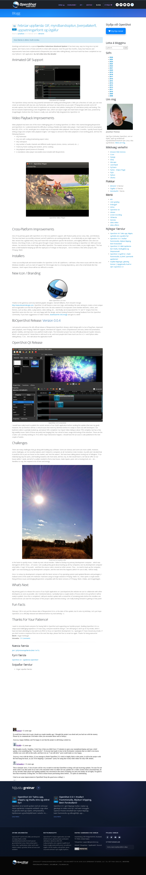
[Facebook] (117, 4)
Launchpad (114, 165)
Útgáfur (112, 188)
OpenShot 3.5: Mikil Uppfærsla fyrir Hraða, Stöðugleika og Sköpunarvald (120, 248)
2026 (111, 57)
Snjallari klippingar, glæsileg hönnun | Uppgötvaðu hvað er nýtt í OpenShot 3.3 (120, 264)
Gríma (112, 207)
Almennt (41, 34)
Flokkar (110, 181)
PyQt (112, 172)
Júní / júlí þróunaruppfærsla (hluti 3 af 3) (25, 650)
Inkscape (113, 162)
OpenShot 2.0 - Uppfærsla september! (25, 660)
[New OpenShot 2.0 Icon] (57, 289)
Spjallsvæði (92, 845)
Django (112, 157)
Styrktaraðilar (113, 842)
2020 (111, 70)
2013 (111, 85)
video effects (114, 225)
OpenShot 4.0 (115, 210)
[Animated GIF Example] (57, 82)
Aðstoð (89, 5)
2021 (111, 68)
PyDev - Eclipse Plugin (117, 170)
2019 (111, 72)
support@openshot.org (90, 842)
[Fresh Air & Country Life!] (57, 512)
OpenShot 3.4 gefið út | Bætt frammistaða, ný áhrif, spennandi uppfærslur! (121, 256)
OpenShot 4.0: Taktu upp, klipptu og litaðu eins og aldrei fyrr (33, 799)
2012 (111, 87)
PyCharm (113, 167)
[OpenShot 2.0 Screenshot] (57, 385)
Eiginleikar (71, 5)
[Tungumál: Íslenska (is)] (132, 4)
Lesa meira (15, 817)
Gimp (112, 160)
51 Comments (25, 638)
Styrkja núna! (117, 31)
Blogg (98, 5)
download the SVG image (58, 315)
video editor (114, 222)
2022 (111, 66)
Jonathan (21, 34)
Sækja (60, 5)
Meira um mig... (120, 143)
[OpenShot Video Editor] (24, 4)
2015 (111, 81)
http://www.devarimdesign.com (23, 305)
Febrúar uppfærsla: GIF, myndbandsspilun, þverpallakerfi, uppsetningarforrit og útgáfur (57, 27)
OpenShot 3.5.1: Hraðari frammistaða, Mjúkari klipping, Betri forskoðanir (120, 241)
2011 (111, 89)
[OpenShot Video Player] (57, 189)
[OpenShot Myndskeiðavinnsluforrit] (20, 862)
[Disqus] (57, 698)
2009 (111, 94)
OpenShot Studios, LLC (96, 861)
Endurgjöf (113, 205)
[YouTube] (128, 4)
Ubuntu (112, 178)
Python (112, 175)
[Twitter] (121, 4)
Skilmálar (54, 864)
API (81, 5)
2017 (111, 77)
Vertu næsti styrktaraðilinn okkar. (117, 847)
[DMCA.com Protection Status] (81, 849)
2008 (111, 96)
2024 (111, 62)
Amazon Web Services (118, 152)
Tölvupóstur (84, 845)
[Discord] (124, 4)
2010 (111, 91)
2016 (111, 79)
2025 (111, 59)
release (112, 212)
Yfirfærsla (113, 217)
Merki (109, 195)
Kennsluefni (114, 191)
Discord (99, 845)
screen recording (116, 215)
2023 (111, 64)
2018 (111, 74)
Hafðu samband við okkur (86, 833)
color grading (114, 202)
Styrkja (107, 5)
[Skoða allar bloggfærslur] (38, 788)
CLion (112, 154)
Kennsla (113, 220)
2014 (111, 83)
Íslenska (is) (64, 864)
